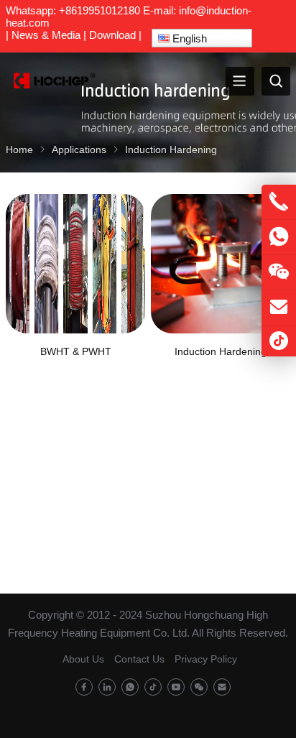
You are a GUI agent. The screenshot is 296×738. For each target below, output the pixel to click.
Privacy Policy (206, 659)
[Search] (276, 81)
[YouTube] (176, 687)
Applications (79, 149)
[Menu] (240, 81)
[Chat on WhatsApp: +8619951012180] (279, 237)
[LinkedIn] (107, 687)
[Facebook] (84, 687)
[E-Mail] (222, 687)
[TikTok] (153, 687)
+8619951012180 (99, 10)
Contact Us (139, 659)
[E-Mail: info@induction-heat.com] (279, 307)
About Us (83, 659)
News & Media (45, 35)
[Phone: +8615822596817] (279, 202)
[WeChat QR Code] (279, 272)
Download (112, 35)
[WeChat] (199, 687)
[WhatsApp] (130, 687)
